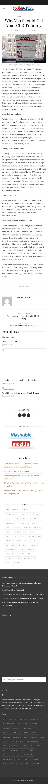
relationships (11, 549)
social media (10, 554)
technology (10, 558)
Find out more (30, 708)
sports (21, 554)
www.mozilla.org (19, 632)
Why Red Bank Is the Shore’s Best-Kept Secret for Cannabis (22, 598)
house (40, 536)
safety (22, 549)
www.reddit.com (19, 641)
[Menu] (3, 8)
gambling (15, 532)
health (8, 536)
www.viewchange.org (19, 660)
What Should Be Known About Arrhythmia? (20, 393)
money (25, 545)
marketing (16, 545)
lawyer (18, 540)
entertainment (11, 523)
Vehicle (8, 563)
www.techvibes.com (19, 651)
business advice (12, 514)
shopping (31, 549)
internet (9, 540)
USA (34, 558)
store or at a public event (12, 259)
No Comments (33, 30)
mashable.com (19, 623)
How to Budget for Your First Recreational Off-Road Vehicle (23, 594)
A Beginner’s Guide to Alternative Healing (20, 380)
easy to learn (37, 209)
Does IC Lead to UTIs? (11, 341)
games (25, 532)
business (25, 510)
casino (16, 518)
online (33, 545)
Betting (15, 510)
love (7, 545)
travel (26, 558)
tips (19, 558)
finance (18, 527)
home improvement (27, 536)
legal (26, 540)
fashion (8, 527)
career (8, 518)
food (7, 532)
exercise (23, 523)
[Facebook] (20, 415)
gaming (32, 532)
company (25, 518)
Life (33, 540)
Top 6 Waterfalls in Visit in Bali (16, 471)
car (37, 514)
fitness (37, 527)
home (15, 536)
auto (7, 510)
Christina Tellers (17, 30)
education (35, 518)
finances (27, 527)
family (32, 523)
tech (29, 554)
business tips (26, 514)
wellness (18, 563)
